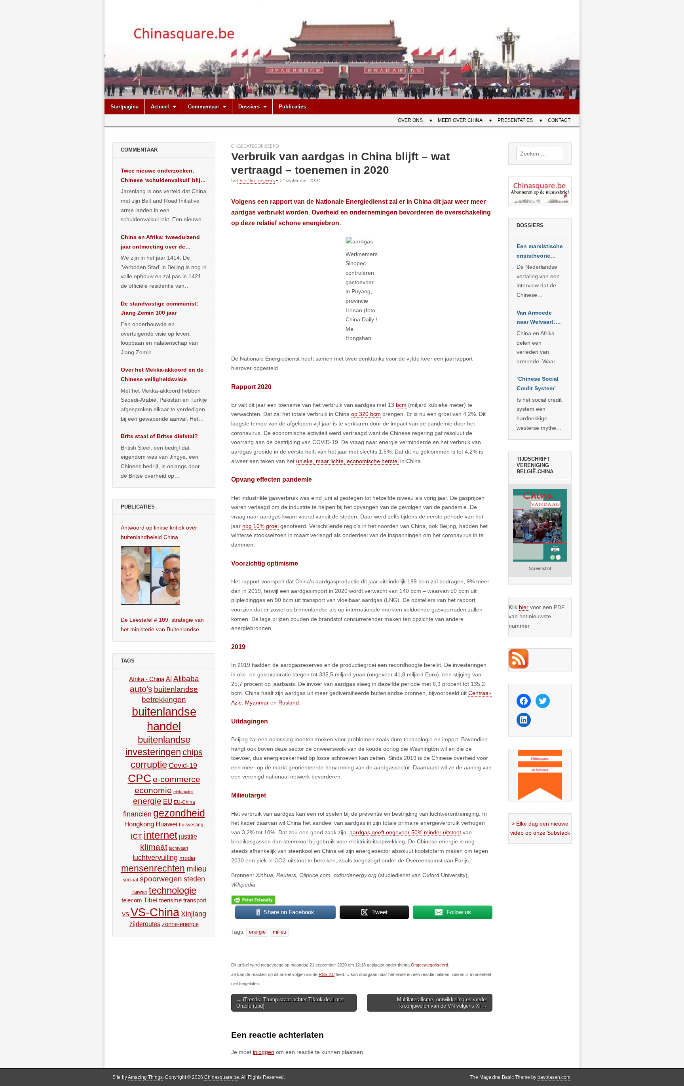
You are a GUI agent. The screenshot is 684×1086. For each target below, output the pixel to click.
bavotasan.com (554, 1077)
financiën (137, 814)
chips (192, 752)
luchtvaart (178, 848)
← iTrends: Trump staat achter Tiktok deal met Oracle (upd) (290, 1003)
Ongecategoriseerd (255, 145)
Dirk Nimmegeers (256, 180)
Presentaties (515, 120)
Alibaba (186, 678)
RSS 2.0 (326, 974)
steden (194, 879)
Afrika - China (146, 679)
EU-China (184, 802)
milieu (279, 932)
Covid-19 (183, 765)
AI (169, 678)
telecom (132, 900)
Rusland (288, 702)
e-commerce (176, 779)
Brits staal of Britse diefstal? (159, 436)
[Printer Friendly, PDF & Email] (253, 900)
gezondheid (179, 812)
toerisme (170, 900)
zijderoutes (144, 923)
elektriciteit (183, 791)
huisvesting (191, 824)
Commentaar (203, 107)
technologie (172, 890)
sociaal (130, 880)
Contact (559, 120)
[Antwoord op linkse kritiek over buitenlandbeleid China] (150, 575)
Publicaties (292, 107)
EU (167, 801)
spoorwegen (161, 879)
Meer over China (460, 120)
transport (194, 900)
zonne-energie (180, 924)
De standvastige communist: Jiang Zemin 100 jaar (159, 308)
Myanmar (257, 702)
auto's (141, 688)
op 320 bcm (366, 414)
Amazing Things (145, 1077)
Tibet (151, 900)
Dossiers (249, 107)
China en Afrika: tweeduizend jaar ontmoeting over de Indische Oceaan (160, 242)
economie (153, 790)
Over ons (410, 120)
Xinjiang (193, 914)
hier (523, 607)
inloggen (263, 1052)
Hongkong (139, 824)
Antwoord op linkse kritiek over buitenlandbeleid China (159, 532)
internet (160, 835)
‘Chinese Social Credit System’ (538, 383)
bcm (401, 405)
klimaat (153, 847)
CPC (139, 778)
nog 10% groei (260, 526)
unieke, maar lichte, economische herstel (347, 461)
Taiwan (139, 892)
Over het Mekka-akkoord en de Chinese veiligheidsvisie (162, 374)
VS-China (155, 912)
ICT (136, 836)
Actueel (160, 107)
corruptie (149, 764)
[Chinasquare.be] (342, 49)
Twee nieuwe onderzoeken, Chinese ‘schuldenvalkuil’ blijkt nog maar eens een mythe (163, 176)
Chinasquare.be (221, 1077)
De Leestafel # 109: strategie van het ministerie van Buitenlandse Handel (162, 625)
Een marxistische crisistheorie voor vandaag (540, 251)
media (187, 857)
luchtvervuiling (155, 857)
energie (257, 932)
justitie (188, 836)
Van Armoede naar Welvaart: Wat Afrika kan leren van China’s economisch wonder (536, 318)
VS (125, 914)
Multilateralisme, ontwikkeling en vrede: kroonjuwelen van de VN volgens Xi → (442, 1003)
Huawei (166, 824)
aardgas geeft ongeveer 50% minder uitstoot (405, 832)
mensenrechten (153, 868)
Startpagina (124, 107)
